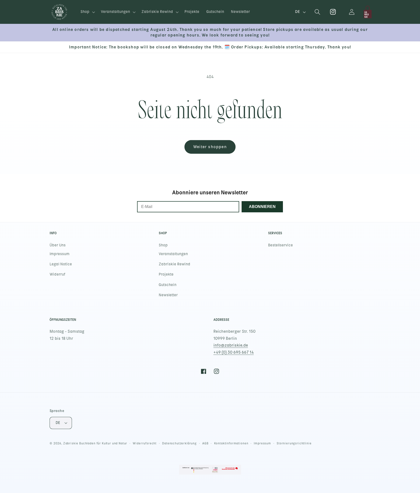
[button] (87, 12)
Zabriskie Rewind (174, 264)
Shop (163, 245)
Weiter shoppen (210, 146)
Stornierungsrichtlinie (294, 443)
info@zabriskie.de (230, 345)
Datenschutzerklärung (179, 443)
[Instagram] (333, 12)
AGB (205, 443)
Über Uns (58, 245)
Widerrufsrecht (145, 443)
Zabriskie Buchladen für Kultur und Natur (95, 443)
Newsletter (168, 295)
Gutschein (167, 285)
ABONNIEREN (262, 207)
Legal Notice (61, 264)
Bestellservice (280, 245)
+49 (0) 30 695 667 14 (233, 352)
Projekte (166, 274)
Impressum (60, 254)
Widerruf (57, 274)
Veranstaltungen (173, 254)
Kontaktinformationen (231, 443)
